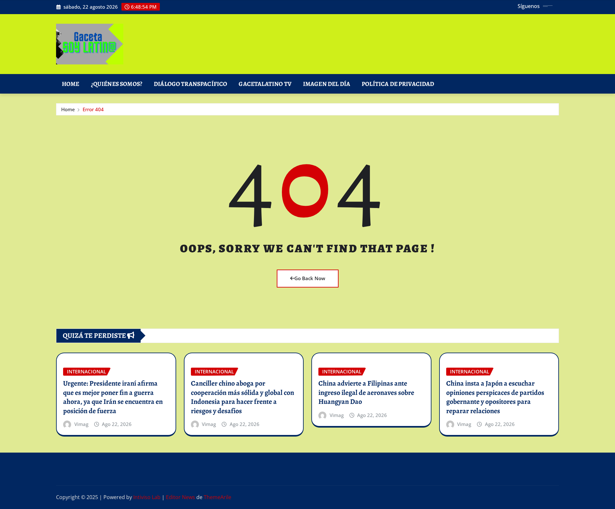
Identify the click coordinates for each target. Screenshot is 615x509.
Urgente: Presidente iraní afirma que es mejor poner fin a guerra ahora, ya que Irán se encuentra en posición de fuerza (113, 397)
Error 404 (93, 109)
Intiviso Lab (146, 497)
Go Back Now (309, 278)
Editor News (180, 497)
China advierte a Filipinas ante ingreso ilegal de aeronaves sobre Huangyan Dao (366, 392)
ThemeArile (217, 497)
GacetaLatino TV (265, 83)
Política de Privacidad (398, 83)
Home (70, 83)
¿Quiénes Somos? (116, 83)
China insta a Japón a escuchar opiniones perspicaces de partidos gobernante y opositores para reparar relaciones (495, 397)
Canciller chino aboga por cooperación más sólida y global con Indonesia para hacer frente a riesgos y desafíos (242, 397)
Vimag (81, 424)
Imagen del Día (326, 83)
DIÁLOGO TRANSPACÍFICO (190, 83)
